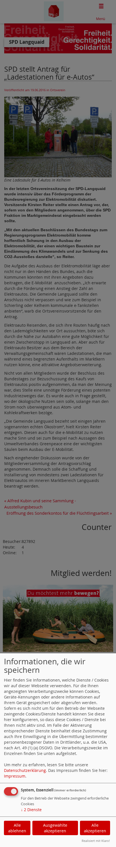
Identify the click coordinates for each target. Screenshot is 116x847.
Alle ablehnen (17, 827)
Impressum (14, 776)
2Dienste (31, 809)
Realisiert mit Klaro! (96, 841)
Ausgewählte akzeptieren (55, 827)
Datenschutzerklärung (25, 770)
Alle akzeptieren (95, 827)
